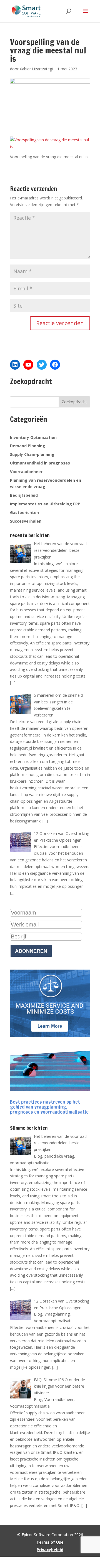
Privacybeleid (50, 1549)
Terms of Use (50, 1542)
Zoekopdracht (74, 401)
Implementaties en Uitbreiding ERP (45, 503)
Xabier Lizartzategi (36, 68)
